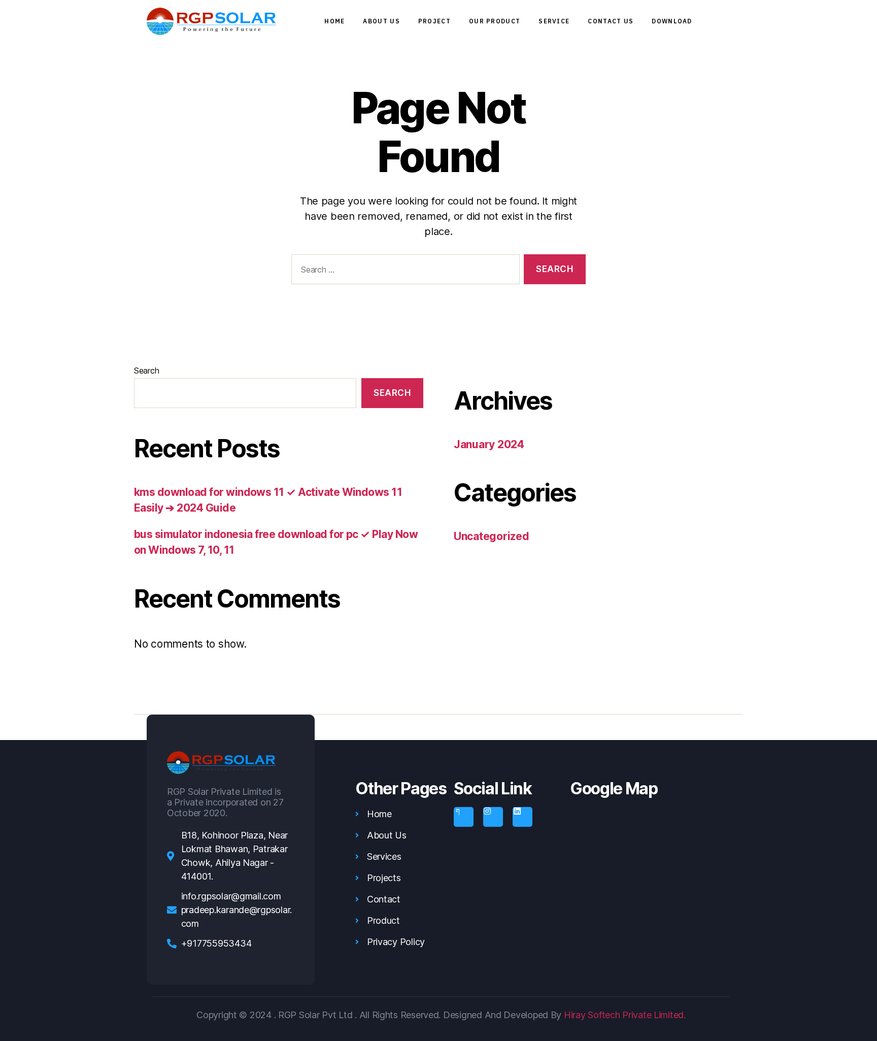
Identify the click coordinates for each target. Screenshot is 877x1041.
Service (553, 21)
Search (146, 370)
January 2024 (489, 444)
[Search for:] (403, 271)
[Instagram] (492, 816)
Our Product (494, 21)
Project (434, 21)
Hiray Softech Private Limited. (623, 1015)
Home (334, 21)
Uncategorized (491, 536)
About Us (381, 21)
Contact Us (610, 21)
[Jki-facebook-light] (463, 816)
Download (672, 21)
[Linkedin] (522, 816)
